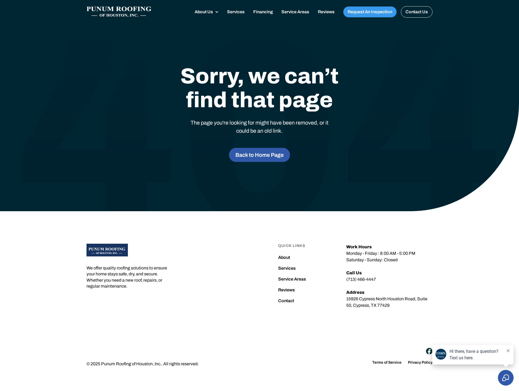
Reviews (326, 11)
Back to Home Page (259, 155)
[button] (206, 11)
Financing (263, 11)
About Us (204, 11)
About (284, 257)
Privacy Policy (420, 362)
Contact (286, 301)
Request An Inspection (370, 11)
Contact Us (416, 11)
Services (236, 11)
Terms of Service (386, 362)
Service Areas (295, 11)
